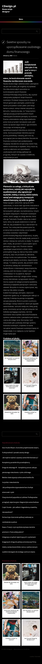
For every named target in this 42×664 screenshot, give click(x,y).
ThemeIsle (37, 656)
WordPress (26, 649)
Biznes (15, 55)
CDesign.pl (9, 6)
